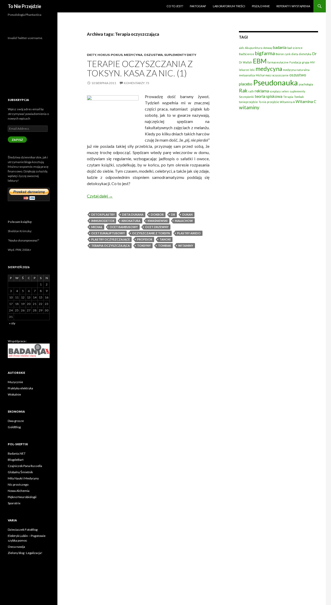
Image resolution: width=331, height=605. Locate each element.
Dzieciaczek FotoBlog (22, 529)
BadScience (246, 54)
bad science (295, 47)
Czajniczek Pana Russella (25, 466)
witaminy (185, 245)
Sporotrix (14, 503)
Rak (243, 90)
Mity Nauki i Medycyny (23, 478)
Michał (96, 227)
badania (280, 47)
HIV (312, 62)
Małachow (184, 220)
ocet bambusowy (124, 227)
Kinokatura (131, 220)
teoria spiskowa (268, 96)
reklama (262, 91)
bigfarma (265, 53)
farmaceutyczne (278, 62)
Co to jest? (175, 6)
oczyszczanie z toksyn (151, 233)
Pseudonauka (275, 82)
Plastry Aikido (189, 233)
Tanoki (165, 239)
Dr (173, 214)
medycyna (268, 68)
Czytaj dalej (100, 195)
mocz (268, 75)
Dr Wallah (245, 62)
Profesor (144, 239)
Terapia (288, 96)
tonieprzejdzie (248, 102)
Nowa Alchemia (18, 491)
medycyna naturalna (296, 69)
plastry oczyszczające (110, 239)
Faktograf (198, 6)
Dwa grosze (16, 421)
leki (252, 69)
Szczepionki (246, 96)
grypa (305, 62)
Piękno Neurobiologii (22, 497)
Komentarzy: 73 (136, 83)
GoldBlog (14, 427)
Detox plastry (103, 214)
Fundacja (295, 62)
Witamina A (287, 102)
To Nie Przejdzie (24, 6)
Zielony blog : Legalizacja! (25, 553)
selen (285, 91)
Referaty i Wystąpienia (293, 6)
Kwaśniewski (158, 220)
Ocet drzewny (157, 227)
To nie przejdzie (269, 102)
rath (251, 91)
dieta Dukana (133, 214)
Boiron (280, 54)
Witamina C (306, 101)
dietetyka (305, 54)
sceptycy (275, 91)
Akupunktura (253, 47)
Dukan (187, 214)
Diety (91, 55)
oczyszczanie (280, 75)
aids (241, 47)
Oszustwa (153, 55)
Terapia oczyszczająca (110, 245)
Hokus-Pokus (110, 55)
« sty (12, 323)
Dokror (157, 214)
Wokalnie (14, 394)
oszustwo (297, 74)
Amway (267, 47)
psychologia (306, 84)
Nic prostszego (18, 484)
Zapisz (17, 140)
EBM (260, 61)
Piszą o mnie (261, 6)
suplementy (297, 91)
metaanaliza (247, 75)
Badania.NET (17, 453)
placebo (245, 84)
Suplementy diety (180, 55)
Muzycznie (15, 382)
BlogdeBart (16, 460)
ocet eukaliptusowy (108, 233)
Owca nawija (16, 547)
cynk (288, 54)
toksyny (144, 245)
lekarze (244, 69)
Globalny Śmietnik (20, 472)
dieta (294, 54)
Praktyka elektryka (20, 388)
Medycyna (133, 55)
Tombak (164, 245)
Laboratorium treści (229, 6)
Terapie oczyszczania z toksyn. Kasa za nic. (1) (140, 68)
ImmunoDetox (102, 220)
